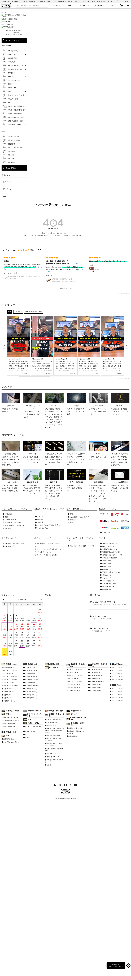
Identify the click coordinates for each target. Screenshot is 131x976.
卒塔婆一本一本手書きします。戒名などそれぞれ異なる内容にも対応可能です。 (120, 459)
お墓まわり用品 (34, 723)
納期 (71, 522)
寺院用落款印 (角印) (53, 735)
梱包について (106, 575)
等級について (106, 563)
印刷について (106, 566)
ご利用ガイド (82, 5)
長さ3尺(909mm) (9, 682)
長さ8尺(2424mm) (118, 679)
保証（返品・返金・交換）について (82, 546)
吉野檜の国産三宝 (34, 711)
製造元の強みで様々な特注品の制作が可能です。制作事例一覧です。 (53, 459)
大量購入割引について (109, 549)
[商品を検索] (46, 5)
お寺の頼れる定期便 (78, 724)
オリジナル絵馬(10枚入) (11, 742)
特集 (69, 5)
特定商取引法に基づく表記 (111, 552)
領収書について (9, 538)
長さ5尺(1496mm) (9, 692)
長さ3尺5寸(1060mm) (10, 685)
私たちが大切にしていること (14, 525)
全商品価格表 (10, 168)
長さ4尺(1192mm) (9, 689)
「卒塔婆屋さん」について (14, 509)
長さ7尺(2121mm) (118, 676)
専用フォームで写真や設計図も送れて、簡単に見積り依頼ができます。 (76, 459)
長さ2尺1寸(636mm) (10, 676)
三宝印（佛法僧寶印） (54, 719)
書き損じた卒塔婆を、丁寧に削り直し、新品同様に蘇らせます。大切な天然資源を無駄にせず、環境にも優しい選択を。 (53, 490)
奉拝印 (54, 270)
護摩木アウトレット (10, 726)
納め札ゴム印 (51, 754)
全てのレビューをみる (66, 288)
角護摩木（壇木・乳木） (11, 717)
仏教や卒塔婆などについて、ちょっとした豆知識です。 (75, 410)
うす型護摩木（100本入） (12, 720)
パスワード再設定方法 (109, 543)
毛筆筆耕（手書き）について (112, 572)
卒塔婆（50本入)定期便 (76, 728)
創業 (6, 517)
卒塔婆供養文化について (13, 522)
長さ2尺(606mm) (9, 673)
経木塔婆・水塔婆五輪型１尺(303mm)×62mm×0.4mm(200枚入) (22, 280)
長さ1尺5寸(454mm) (10, 670)
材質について (106, 560)
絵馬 (7, 735)
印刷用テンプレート (109, 569)
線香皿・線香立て (31, 731)
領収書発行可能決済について (14, 543)
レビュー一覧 (106, 578)
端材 (29, 719)
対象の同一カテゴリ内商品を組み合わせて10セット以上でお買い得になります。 (10, 459)
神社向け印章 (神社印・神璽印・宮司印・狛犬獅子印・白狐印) (54, 730)
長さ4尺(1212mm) (118, 667)
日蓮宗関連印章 (52, 722)
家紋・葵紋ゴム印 (53, 757)
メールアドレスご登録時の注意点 (48, 525)
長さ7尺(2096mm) (9, 698)
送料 (71, 514)
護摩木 (8, 714)
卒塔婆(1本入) (33, 664)
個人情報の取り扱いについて (112, 555)
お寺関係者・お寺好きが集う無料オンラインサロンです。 (119, 410)
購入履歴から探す (12, 40)
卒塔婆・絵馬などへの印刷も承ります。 (97, 456)
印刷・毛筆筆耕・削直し (78, 718)
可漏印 (49, 765)
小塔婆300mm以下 (9, 667)
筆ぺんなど (75, 714)
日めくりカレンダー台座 (34, 715)
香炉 (26, 734)
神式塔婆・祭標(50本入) (77, 665)
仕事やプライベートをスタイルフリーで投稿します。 (97, 410)
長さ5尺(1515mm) (118, 670)
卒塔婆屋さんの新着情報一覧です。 (10, 408)
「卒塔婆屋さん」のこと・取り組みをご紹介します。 (32, 411)
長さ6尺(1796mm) (9, 695)
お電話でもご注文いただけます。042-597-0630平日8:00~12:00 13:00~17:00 (14, 32)
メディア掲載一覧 (108, 581)
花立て (27, 737)
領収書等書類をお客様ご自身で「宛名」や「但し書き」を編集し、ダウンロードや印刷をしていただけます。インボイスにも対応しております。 (97, 491)
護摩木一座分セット (10, 723)
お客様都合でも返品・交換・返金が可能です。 (75, 486)
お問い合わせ (97, 5)
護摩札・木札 (11, 732)
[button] (38, 250)
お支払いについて (107, 509)
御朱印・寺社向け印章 (56, 715)
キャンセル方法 (42, 528)
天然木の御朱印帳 (56, 711)
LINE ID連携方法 (108, 546)
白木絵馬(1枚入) (8, 739)
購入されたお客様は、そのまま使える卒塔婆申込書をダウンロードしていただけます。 (31, 487)
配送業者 (73, 520)
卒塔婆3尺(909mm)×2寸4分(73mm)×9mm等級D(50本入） (111, 270)
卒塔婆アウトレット (10, 701)
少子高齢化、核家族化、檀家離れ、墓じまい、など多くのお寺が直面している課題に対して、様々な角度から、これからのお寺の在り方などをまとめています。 (53, 416)
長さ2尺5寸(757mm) (10, 679)
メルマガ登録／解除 (109, 583)
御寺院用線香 (76, 711)
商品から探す (57, 5)
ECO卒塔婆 (53, 667)
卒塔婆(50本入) (11, 664)
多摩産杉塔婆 (54, 664)
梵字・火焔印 (51, 725)
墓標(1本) (117, 685)
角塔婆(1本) (118, 664)
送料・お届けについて (77, 509)
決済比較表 (106, 532)
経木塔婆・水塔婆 (13, 711)
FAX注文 (40, 519)
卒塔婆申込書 (106, 589)
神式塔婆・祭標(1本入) (99, 665)
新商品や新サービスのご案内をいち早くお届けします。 (120, 486)
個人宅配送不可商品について (79, 517)
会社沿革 (8, 528)
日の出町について (11, 520)
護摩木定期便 (72, 736)
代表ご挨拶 (8, 514)
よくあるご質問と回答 (109, 558)
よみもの (112, 5)
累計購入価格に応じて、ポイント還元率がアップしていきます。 (31, 458)
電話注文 (40, 522)
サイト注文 (41, 516)
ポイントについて (42, 538)
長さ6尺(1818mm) (118, 673)
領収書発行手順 (10, 546)
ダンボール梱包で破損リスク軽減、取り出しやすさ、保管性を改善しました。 (10, 487)
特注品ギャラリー (108, 586)
